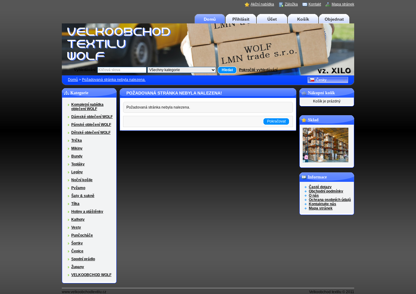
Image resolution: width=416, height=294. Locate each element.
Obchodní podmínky (326, 191)
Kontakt (314, 4)
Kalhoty (78, 219)
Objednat (334, 19)
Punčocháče (82, 235)
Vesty (76, 227)
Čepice (77, 251)
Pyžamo (78, 188)
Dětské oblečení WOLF (91, 132)
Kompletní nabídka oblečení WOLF (87, 106)
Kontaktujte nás (322, 204)
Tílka (75, 204)
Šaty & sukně (82, 196)
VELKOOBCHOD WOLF (91, 275)
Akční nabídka (262, 4)
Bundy (77, 156)
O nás (314, 195)
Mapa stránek (343, 4)
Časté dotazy (320, 187)
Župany (77, 267)
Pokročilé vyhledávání (258, 70)
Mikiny (77, 148)
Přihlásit (240, 19)
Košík (303, 19)
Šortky (77, 243)
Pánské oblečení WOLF (91, 125)
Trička (76, 140)
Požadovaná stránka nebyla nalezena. (114, 80)
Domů (210, 19)
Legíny (77, 172)
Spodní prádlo (83, 259)
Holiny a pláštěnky (87, 211)
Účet (272, 19)
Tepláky (78, 164)
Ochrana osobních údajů (330, 200)
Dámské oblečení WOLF (92, 117)
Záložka (291, 4)
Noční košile (82, 180)
